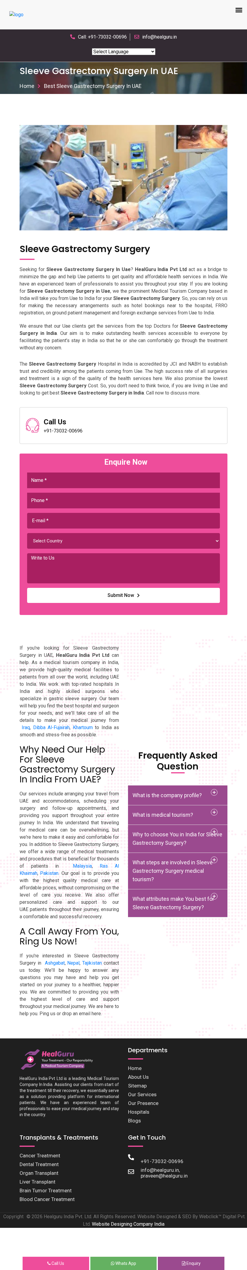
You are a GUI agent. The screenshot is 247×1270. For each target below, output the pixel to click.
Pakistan (49, 873)
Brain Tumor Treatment (46, 1190)
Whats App (125, 1263)
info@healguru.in (159, 37)
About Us (138, 1077)
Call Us (57, 1263)
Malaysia (82, 866)
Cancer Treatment (40, 1156)
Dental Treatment (39, 1164)
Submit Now (121, 595)
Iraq (26, 727)
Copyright (13, 1216)
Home (27, 86)
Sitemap (137, 1086)
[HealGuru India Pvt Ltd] (60, 1059)
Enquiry (193, 1263)
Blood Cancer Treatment (47, 1199)
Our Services (142, 1094)
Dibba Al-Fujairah (51, 727)
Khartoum (83, 727)
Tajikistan (92, 963)
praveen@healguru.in (164, 1176)
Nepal (73, 963)
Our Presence (143, 1103)
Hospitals (138, 1112)
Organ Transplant (39, 1173)
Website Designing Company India (128, 1224)
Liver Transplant (37, 1182)
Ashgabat (55, 963)
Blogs (134, 1121)
